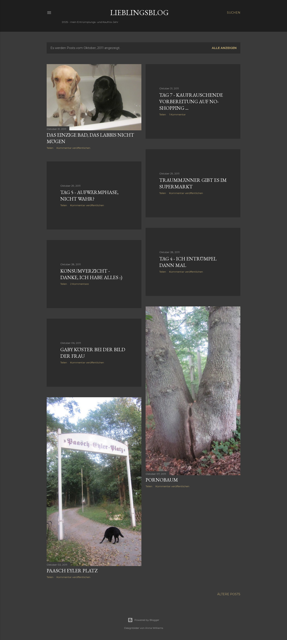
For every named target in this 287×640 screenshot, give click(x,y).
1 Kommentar (177, 114)
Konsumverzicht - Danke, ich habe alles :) (91, 274)
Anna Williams (154, 627)
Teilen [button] (50, 147)
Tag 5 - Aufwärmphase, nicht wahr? (89, 195)
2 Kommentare (79, 283)
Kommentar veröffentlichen (73, 147)
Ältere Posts (228, 594)
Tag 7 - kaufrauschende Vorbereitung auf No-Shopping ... (191, 101)
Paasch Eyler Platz (72, 570)
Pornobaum (162, 479)
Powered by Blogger (146, 620)
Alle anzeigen (224, 48)
